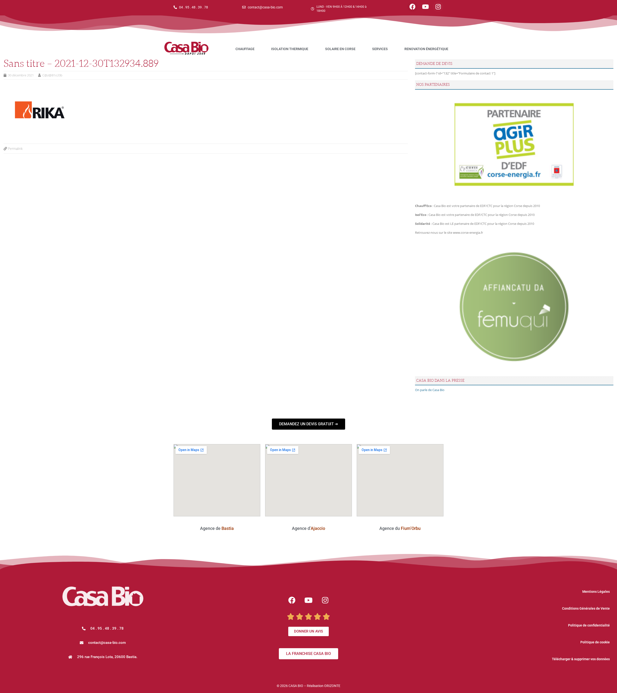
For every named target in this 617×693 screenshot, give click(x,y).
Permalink (15, 148)
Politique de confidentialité (589, 625)
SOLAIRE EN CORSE (340, 49)
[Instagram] (438, 6)
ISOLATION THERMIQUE (289, 49)
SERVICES (380, 49)
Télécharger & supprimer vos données (581, 659)
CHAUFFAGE (245, 49)
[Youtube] (425, 6)
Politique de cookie (595, 642)
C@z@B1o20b (52, 75)
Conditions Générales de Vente (586, 608)
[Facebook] (412, 6)
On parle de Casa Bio (429, 390)
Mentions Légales (596, 591)
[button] (103, 642)
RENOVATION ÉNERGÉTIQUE (426, 49)
